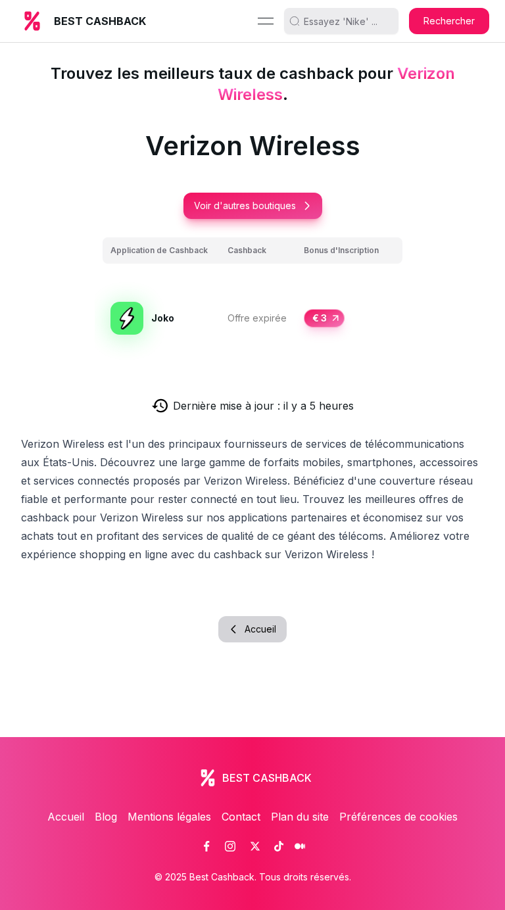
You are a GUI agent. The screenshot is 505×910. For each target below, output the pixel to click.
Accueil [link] (65, 816)
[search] (346, 21)
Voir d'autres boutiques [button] (245, 205)
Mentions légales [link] (169, 816)
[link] (206, 846)
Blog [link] (106, 816)
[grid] (252, 303)
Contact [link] (241, 816)
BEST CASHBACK (100, 21)
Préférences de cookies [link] (398, 816)
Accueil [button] (260, 629)
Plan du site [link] (300, 816)
